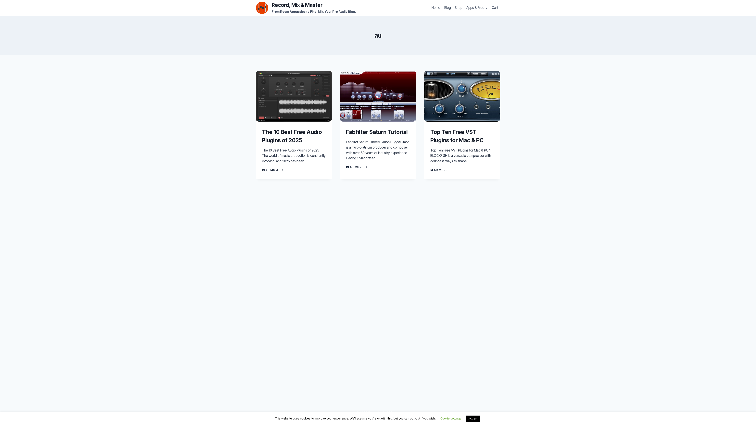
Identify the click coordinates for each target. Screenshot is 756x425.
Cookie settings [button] (450, 418)
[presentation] (294, 96)
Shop (458, 8)
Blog (447, 8)
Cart (495, 8)
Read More (272, 170)
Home (436, 8)
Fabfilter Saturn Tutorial (377, 132)
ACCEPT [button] (473, 418)
